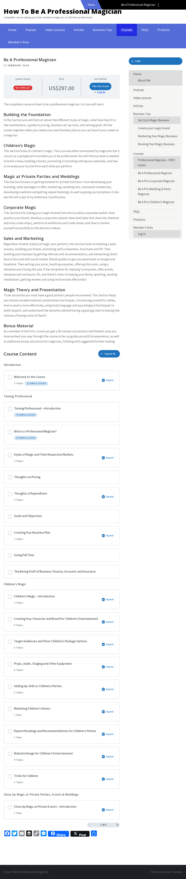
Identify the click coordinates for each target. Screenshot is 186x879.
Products (163, 30)
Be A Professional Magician (155, 173)
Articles (79, 30)
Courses (126, 30)
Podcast (30, 30)
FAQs (144, 30)
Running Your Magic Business (156, 144)
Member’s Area (18, 42)
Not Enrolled (23, 88)
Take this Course (100, 86)
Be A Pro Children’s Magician (156, 202)
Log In (101, 92)
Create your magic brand (154, 128)
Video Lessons (55, 30)
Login (138, 60)
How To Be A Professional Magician (63, 11)
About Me (144, 80)
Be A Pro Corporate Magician (156, 181)
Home (12, 30)
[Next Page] (117, 825)
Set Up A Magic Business (153, 120)
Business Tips (102, 30)
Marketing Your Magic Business (157, 136)
